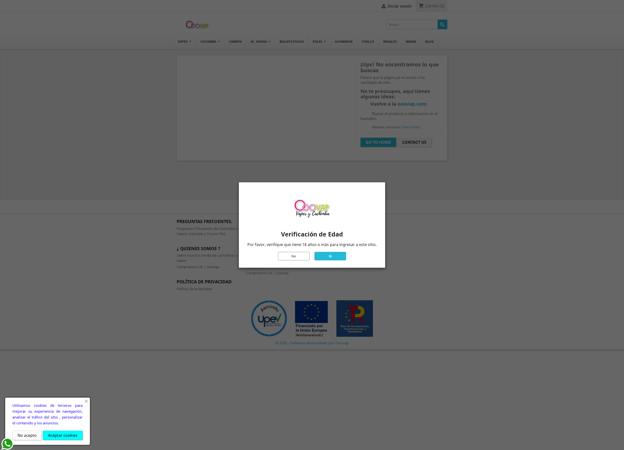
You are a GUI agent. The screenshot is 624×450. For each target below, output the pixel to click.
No (293, 256)
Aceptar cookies (63, 435)
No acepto (27, 435)
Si (330, 256)
